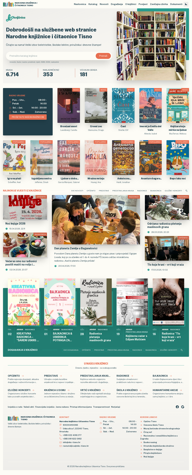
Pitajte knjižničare (152, 453)
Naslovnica (80, 4)
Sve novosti (77, 191)
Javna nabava (62, 406)
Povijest (143, 4)
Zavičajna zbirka (159, 4)
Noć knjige (148, 456)
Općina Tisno (149, 421)
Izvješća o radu (15, 406)
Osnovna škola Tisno (153, 425)
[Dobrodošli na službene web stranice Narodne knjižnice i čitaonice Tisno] (151, 45)
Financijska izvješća (44, 406)
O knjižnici (130, 4)
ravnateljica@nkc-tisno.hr (76, 446)
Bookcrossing (150, 442)
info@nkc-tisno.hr (71, 442)
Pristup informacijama (81, 406)
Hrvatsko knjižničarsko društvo (158, 446)
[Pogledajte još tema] (186, 191)
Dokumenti (176, 4)
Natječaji (115, 406)
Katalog (92, 4)
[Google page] (182, 406)
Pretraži (103, 55)
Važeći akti (29, 406)
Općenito (91, 191)
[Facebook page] (177, 406)
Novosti (104, 4)
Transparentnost (101, 406)
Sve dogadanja (70, 350)
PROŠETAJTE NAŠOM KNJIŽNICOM (28, 117)
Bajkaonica (155, 191)
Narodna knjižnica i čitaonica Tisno (90, 466)
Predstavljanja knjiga (123, 191)
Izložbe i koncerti (173, 191)
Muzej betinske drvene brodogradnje (161, 428)
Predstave (104, 191)
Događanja (117, 4)
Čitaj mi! (147, 432)
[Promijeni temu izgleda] (186, 4)
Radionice (142, 191)
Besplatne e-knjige (152, 449)
